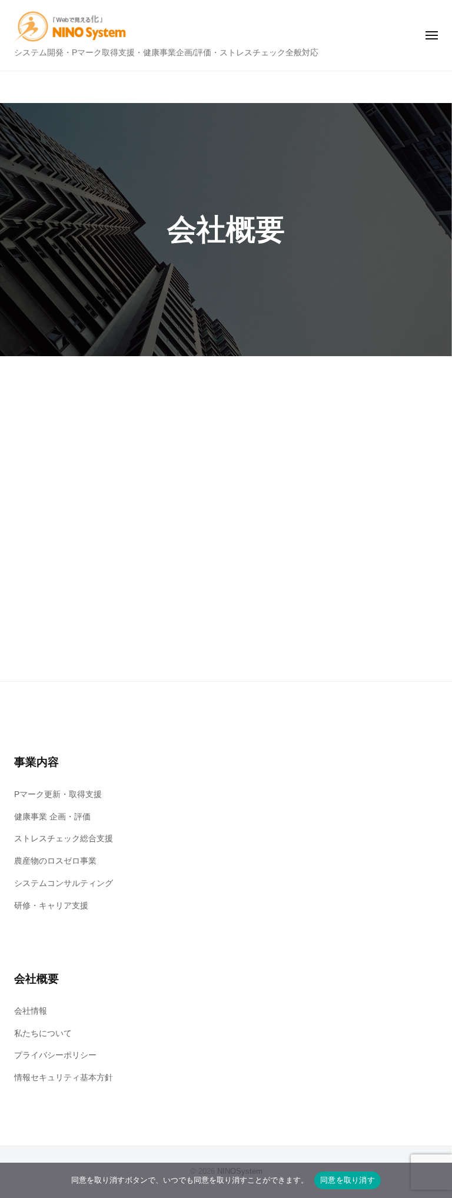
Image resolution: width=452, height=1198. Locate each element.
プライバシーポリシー (55, 1055)
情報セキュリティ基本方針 (63, 1077)
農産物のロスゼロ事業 (55, 861)
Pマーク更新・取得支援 (58, 794)
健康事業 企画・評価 (52, 816)
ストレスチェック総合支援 (63, 838)
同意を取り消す (347, 1179)
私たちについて (43, 1033)
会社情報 (30, 1011)
